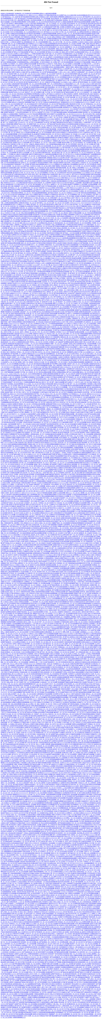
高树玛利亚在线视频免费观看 (82, 22)
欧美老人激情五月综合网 (94, 422)
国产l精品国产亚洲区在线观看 (14, 278)
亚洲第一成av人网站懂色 (55, 365)
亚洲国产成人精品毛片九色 (15, 446)
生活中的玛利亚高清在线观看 (22, 244)
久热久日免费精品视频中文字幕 (63, 201)
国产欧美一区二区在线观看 (55, 90)
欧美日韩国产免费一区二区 (16, 335)
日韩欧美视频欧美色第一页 (29, 322)
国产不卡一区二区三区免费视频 (36, 409)
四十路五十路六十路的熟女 (8, 352)
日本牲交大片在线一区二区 (77, 40)
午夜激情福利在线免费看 (78, 115)
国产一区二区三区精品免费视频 (82, 254)
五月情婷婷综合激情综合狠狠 (55, 400)
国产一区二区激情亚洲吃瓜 (55, 84)
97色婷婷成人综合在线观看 (63, 489)
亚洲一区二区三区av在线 (86, 156)
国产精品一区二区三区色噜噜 (36, 52)
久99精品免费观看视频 (67, 405)
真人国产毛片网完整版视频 (10, 462)
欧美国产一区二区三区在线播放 (64, 501)
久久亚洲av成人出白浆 (7, 471)
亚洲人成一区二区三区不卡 (87, 417)
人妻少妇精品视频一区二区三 (18, 487)
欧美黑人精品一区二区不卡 (49, 127)
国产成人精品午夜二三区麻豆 (75, 456)
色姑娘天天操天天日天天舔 (59, 182)
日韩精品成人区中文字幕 (67, 345)
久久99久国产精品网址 (91, 332)
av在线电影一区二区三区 (33, 436)
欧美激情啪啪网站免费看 (75, 112)
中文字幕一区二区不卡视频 (92, 456)
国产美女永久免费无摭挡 (13, 37)
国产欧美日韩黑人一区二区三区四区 (11, 119)
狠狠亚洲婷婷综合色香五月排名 (57, 531)
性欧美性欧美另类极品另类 (54, 233)
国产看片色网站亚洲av (37, 511)
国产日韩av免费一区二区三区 (19, 397)
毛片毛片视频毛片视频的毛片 (76, 251)
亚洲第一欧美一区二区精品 (25, 362)
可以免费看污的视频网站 (28, 377)
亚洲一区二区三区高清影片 (69, 144)
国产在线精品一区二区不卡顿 (30, 432)
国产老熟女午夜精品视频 (30, 273)
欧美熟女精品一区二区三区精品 (15, 256)
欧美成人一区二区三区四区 (30, 236)
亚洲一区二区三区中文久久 (67, 154)
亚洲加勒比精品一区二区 (15, 77)
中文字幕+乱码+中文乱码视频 (40, 67)
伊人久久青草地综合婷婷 (31, 48)
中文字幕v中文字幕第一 (59, 278)
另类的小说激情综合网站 (93, 432)
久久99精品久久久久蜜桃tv (22, 204)
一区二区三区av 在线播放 (70, 42)
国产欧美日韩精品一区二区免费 (87, 82)
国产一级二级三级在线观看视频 (40, 78)
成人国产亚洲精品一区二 (17, 246)
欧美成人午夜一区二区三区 (54, 333)
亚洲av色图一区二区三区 (56, 429)
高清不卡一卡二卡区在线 (84, 404)
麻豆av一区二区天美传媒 (87, 372)
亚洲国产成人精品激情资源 (63, 65)
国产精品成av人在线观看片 (78, 130)
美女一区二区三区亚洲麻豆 (69, 424)
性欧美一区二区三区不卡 (34, 127)
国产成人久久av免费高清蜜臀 (33, 368)
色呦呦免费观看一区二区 (73, 37)
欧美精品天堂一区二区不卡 (79, 129)
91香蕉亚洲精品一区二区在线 (12, 218)
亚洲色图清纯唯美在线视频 (54, 159)
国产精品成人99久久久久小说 (13, 117)
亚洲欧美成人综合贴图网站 (70, 164)
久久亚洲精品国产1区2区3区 (68, 75)
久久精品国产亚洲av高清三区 (79, 491)
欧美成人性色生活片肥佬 (90, 441)
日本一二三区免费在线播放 (54, 325)
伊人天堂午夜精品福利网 (41, 171)
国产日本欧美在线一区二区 (79, 368)
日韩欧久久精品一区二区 (25, 461)
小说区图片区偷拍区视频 (29, 544)
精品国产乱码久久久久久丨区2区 (87, 146)
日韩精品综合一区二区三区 (93, 104)
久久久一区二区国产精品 (92, 167)
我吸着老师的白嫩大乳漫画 (11, 251)
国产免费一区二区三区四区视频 (28, 105)
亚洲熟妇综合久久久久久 (68, 102)
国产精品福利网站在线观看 (51, 437)
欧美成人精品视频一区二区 (64, 228)
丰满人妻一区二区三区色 (33, 313)
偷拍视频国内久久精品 (35, 538)
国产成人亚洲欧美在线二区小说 (35, 72)
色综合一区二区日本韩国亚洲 (49, 229)
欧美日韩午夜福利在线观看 (73, 258)
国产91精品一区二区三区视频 (46, 501)
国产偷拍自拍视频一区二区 (71, 92)
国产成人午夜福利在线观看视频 (64, 330)
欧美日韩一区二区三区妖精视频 (67, 442)
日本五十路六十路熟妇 (81, 345)
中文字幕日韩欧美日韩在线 (71, 389)
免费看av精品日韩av (63, 526)
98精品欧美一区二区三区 (82, 234)
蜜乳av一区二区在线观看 (44, 28)
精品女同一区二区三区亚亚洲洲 (76, 484)
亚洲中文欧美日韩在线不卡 (62, 45)
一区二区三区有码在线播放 (25, 400)
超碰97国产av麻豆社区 (60, 436)
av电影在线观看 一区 (35, 62)
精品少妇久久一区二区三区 (25, 379)
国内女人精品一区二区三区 (10, 347)
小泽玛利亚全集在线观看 (38, 404)
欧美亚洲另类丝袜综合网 (50, 22)
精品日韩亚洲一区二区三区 (59, 263)
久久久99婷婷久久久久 (88, 172)
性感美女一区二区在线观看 (70, 30)
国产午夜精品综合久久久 (28, 198)
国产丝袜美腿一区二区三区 (75, 97)
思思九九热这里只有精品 (60, 243)
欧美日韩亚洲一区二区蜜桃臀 (59, 18)
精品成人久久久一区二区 (15, 350)
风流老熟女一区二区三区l (26, 363)
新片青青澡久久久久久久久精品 (29, 201)
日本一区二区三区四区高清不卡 (27, 263)
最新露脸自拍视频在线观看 (19, 444)
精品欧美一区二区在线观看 (65, 471)
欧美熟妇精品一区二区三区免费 (20, 276)
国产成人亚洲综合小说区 (75, 340)
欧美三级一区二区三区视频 (85, 144)
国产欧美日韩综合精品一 (25, 328)
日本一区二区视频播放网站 (11, 208)
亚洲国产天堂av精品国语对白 (31, 298)
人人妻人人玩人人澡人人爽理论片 (67, 72)
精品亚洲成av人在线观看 (70, 328)
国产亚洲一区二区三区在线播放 (69, 191)
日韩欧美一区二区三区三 (44, 218)
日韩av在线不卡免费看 (55, 142)
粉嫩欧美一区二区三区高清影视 (81, 80)
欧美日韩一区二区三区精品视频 (47, 427)
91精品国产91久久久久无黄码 (46, 187)
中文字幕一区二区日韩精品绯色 (57, 172)
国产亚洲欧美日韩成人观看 (65, 358)
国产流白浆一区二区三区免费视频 (19, 348)
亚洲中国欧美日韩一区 (36, 276)
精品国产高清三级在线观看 (19, 261)
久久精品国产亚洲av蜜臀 (88, 25)
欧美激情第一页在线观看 (84, 266)
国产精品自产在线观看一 (92, 48)
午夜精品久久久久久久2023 (10, 415)
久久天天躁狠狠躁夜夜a (41, 295)
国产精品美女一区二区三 (31, 476)
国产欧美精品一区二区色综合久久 (89, 265)
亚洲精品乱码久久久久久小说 (88, 151)
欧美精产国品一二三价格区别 (31, 181)
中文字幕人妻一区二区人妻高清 (11, 132)
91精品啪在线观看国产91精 (36, 186)
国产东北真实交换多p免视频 (53, 275)
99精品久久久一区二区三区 (22, 419)
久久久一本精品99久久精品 (26, 130)
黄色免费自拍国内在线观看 (16, 300)
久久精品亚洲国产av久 (69, 84)
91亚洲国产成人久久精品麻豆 (42, 258)
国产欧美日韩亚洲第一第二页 (42, 231)
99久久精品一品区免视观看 (8, 424)
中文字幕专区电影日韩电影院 (12, 137)
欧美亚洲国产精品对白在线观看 (81, 268)
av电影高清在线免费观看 (40, 177)
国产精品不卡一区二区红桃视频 (84, 348)
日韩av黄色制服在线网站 (24, 67)
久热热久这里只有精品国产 (38, 424)
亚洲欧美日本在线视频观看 (83, 320)
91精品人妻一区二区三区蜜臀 (40, 58)
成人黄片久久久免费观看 (60, 387)
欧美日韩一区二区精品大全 (27, 208)
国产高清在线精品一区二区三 (14, 459)
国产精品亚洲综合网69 (62, 104)
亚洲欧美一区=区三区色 (89, 278)
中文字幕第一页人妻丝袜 (17, 196)
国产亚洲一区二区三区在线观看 (39, 417)
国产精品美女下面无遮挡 (60, 189)
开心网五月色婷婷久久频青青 (69, 94)
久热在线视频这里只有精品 (60, 57)
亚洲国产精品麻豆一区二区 (85, 424)
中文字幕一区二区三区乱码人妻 (16, 82)
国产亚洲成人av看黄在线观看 (14, 23)
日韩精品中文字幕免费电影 (31, 459)
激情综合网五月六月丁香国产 (15, 330)
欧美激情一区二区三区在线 (28, 425)
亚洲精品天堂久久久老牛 (45, 117)
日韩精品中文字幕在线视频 (83, 498)
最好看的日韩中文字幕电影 (37, 169)
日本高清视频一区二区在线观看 (10, 548)
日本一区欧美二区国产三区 (92, 157)
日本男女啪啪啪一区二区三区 (34, 22)
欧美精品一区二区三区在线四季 (11, 467)
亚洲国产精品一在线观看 (65, 368)
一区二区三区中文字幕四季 (50, 499)
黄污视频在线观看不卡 (70, 280)
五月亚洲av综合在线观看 (28, 97)
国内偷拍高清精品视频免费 (10, 139)
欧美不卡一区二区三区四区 (71, 253)
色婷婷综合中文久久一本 (11, 182)
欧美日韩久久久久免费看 (90, 462)
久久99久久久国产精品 (29, 23)
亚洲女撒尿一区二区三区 (71, 58)
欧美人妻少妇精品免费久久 (79, 489)
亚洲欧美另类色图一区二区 (59, 97)
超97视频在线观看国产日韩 (87, 452)
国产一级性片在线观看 (55, 266)
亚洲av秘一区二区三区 (65, 149)
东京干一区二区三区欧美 (39, 543)
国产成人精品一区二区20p (81, 390)
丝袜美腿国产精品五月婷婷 (15, 216)
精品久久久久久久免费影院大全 (53, 164)
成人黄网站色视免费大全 (84, 32)
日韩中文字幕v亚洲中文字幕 (47, 256)
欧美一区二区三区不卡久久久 (72, 506)
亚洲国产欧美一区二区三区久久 (38, 124)
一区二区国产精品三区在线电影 (16, 35)
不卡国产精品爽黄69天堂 (42, 412)
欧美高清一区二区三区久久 (53, 134)
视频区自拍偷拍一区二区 (53, 516)
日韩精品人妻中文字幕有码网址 (40, 285)
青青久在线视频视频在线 (36, 291)
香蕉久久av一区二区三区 (73, 492)
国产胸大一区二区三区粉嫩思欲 (82, 204)
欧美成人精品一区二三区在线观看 (57, 385)
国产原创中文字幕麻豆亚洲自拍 (51, 35)
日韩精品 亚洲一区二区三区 (58, 352)
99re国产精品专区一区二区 (68, 516)
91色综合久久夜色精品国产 (56, 209)
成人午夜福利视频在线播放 (54, 144)
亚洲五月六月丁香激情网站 (83, 214)
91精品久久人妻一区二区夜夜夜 (11, 377)
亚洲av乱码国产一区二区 (53, 310)
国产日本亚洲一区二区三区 (53, 509)
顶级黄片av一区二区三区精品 (58, 184)
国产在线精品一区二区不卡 (67, 410)
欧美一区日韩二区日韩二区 (49, 447)
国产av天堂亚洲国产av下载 (90, 236)
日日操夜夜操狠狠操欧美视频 (78, 476)
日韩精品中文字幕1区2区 (53, 125)
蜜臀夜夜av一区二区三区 (82, 135)
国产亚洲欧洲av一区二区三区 (12, 198)
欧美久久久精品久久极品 (48, 196)
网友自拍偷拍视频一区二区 (20, 147)
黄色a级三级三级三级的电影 (47, 167)
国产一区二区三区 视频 (44, 236)
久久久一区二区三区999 (34, 487)
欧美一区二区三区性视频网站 (39, 172)
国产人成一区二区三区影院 (79, 256)
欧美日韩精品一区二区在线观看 (68, 437)
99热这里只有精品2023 (73, 243)
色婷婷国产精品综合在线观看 (30, 496)
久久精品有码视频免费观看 (48, 33)
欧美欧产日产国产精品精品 (20, 90)
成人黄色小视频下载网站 (53, 166)
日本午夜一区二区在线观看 (85, 55)
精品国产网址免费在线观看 (24, 308)
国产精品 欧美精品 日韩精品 (92, 327)
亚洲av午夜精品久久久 (47, 60)
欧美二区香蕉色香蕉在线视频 (14, 48)
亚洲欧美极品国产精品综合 (26, 182)
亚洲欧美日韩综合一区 (71, 156)
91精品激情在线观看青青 (52, 154)
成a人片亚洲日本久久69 (32, 439)
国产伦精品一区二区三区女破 (14, 503)
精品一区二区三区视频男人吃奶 (59, 472)
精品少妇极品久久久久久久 (14, 293)
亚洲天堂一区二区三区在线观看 (24, 464)
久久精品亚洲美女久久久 (17, 27)
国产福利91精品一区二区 (18, 454)
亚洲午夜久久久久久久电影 (24, 265)
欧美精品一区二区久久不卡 (87, 337)
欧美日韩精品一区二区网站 (49, 62)
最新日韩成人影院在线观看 (10, 461)
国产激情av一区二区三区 (44, 203)
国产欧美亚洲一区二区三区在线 (43, 466)
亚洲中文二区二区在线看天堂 (43, 141)
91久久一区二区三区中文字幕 (74, 99)
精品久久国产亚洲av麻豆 (12, 171)
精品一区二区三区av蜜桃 (33, 65)
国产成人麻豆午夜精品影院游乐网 (16, 313)
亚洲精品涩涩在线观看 (29, 63)
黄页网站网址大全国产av (39, 94)
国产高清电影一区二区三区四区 (11, 477)
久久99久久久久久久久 (10, 67)
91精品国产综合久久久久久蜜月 (18, 127)
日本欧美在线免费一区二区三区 (51, 161)
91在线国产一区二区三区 (28, 156)
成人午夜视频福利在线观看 (34, 358)
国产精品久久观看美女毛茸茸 (63, 268)
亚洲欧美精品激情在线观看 (68, 518)
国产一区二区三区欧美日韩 (63, 338)
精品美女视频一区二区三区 (69, 142)
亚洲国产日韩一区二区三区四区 (49, 414)
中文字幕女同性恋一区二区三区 (23, 184)
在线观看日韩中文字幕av (50, 276)
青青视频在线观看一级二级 (63, 167)
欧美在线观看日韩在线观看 (8, 159)
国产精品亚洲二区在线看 (25, 18)
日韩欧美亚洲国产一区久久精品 (28, 501)
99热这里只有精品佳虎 (44, 322)
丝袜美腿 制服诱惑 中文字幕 (64, 181)
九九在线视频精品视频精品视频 (73, 462)
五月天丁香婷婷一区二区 (46, 283)
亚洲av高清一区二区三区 (11, 231)
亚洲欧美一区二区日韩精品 (26, 415)
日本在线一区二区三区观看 (64, 503)
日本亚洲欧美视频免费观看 (18, 22)
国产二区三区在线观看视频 (65, 62)
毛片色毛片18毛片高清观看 (72, 28)
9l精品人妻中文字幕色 (62, 48)
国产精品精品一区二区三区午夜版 (33, 498)
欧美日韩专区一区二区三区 (26, 347)
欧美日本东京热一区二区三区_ (40, 504)
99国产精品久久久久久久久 (55, 89)
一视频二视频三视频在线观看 (28, 268)
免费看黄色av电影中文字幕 (74, 352)
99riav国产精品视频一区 (17, 399)
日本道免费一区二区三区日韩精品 (66, 427)
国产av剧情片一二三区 (71, 382)
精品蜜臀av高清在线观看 (67, 511)
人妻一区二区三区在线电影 (86, 290)
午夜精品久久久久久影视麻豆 (13, 432)
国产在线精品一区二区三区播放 (63, 296)
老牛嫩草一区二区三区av (40, 506)
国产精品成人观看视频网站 (56, 50)
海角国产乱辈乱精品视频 (62, 541)
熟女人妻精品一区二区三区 (50, 291)
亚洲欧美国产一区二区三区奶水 (59, 362)
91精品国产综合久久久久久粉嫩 (23, 333)
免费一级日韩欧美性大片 (39, 452)
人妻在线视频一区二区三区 (10, 177)
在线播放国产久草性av (11, 317)
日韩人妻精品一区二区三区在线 (89, 28)
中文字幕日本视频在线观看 (86, 58)
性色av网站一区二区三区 (70, 333)
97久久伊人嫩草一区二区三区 (83, 405)
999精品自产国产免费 (43, 429)
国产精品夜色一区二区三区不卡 (92, 16)
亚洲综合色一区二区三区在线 (44, 226)
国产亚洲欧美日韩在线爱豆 (77, 219)
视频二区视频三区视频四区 (64, 27)
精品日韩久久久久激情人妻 (80, 95)
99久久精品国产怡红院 (72, 285)
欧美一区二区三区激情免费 (51, 419)
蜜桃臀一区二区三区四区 (88, 492)
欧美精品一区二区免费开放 (85, 142)
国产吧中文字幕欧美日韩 (73, 415)
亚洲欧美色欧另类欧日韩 (43, 288)
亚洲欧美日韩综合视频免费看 (61, 130)
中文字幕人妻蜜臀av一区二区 (26, 412)
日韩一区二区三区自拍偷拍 (12, 104)
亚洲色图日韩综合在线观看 (38, 100)
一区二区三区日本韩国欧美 (12, 306)
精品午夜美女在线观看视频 (70, 244)
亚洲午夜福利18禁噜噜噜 (57, 16)
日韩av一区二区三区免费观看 (16, 241)
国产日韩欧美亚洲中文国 (56, 367)
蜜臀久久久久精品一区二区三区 (62, 303)
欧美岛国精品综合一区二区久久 (84, 444)
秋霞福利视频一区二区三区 (84, 161)
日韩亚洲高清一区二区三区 (40, 422)
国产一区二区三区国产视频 (81, 330)
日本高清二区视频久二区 (50, 342)
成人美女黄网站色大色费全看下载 (22, 50)
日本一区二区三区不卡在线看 (55, 100)
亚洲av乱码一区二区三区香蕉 (43, 189)
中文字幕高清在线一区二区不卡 (19, 291)
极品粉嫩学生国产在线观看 (90, 182)
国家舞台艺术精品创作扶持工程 (23, 233)
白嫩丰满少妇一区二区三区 (78, 152)
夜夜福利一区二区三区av (82, 481)
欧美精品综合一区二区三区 (11, 223)
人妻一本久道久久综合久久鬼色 (85, 84)
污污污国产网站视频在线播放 (80, 65)
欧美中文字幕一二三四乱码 (8, 42)
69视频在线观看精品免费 (54, 38)
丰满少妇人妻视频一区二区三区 (28, 251)
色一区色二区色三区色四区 (92, 350)
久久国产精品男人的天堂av (17, 439)
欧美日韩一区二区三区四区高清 (90, 37)
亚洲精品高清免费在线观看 (69, 38)
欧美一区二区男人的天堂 (41, 47)
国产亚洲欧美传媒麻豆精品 (60, 226)
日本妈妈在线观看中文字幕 (41, 347)
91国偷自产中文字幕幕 (36, 419)
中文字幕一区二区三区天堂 (32, 149)
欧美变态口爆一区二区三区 (41, 461)
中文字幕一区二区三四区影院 (9, 328)
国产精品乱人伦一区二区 (15, 187)
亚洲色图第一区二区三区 (70, 524)
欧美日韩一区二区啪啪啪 (17, 206)
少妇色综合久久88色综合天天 (22, 211)
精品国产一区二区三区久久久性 (58, 461)
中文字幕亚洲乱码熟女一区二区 (25, 514)
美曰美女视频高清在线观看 (76, 362)
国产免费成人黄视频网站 (68, 214)
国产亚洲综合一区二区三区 (81, 127)
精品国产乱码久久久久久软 (16, 92)
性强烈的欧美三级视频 (29, 429)
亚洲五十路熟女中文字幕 (89, 231)
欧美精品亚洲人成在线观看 (56, 441)
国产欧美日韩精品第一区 (82, 402)
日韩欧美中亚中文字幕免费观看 (75, 350)
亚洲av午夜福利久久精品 (73, 412)
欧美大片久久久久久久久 (15, 236)
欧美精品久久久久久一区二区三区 (88, 124)
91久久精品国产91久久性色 (42, 112)
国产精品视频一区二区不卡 (84, 177)
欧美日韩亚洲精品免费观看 (40, 441)
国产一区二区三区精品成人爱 (55, 320)
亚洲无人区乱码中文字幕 (41, 389)
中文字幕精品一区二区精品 (15, 63)
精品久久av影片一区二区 (86, 347)
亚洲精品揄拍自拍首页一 (50, 315)
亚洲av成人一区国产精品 (42, 472)
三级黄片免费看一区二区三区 (46, 115)
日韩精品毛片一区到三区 (93, 40)
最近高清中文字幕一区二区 (77, 104)
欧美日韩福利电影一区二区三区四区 (82, 296)
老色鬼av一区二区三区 (36, 471)
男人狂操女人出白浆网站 (44, 109)
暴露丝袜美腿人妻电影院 (45, 157)
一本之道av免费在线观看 (93, 117)
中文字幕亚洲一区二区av (46, 296)
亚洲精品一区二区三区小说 (48, 487)
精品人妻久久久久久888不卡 (63, 174)
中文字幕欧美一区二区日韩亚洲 (14, 151)
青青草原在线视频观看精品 (89, 192)
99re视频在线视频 (79, 52)
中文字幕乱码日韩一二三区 (88, 63)
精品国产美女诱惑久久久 (29, 224)
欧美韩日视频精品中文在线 (69, 211)
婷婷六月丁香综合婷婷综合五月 (22, 511)
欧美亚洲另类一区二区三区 (47, 489)
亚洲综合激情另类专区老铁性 (37, 107)
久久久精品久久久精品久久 (71, 323)
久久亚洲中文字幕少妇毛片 (33, 35)
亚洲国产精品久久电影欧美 (33, 249)
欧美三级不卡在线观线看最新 (93, 60)
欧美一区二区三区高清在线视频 (84, 536)
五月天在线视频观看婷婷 (85, 308)
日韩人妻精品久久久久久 (27, 523)
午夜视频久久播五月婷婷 (44, 327)
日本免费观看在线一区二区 (38, 125)
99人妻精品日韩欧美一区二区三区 (14, 370)
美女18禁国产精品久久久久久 (46, 120)
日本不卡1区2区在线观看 (37, 260)
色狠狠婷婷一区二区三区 (64, 286)
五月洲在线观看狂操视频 (67, 234)
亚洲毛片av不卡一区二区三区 (38, 30)
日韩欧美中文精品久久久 (39, 333)
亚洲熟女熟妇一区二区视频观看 (42, 395)
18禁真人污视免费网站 (78, 167)
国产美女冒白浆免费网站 (22, 434)
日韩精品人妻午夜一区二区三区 (43, 340)
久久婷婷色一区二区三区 (94, 261)
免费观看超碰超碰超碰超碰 (19, 55)
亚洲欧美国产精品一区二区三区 (66, 199)
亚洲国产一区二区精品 (57, 290)
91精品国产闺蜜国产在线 (60, 162)
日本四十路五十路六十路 (34, 174)
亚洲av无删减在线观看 (86, 539)
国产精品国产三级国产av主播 (58, 464)
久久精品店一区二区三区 (57, 139)
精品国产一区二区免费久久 (31, 45)
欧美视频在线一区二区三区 (21, 417)
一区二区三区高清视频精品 (53, 397)
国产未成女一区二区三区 (57, 462)
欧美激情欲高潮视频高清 (21, 280)
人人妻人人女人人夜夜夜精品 (19, 107)
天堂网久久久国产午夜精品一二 (22, 53)
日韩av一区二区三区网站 (44, 467)
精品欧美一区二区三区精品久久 (23, 469)
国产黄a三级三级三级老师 (57, 156)
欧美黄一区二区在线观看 (28, 306)
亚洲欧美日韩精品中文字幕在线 (46, 268)
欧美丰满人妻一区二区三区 (70, 325)
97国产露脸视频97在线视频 (23, 38)
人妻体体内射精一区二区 (37, 434)
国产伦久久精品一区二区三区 (82, 298)
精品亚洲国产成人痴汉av (93, 357)
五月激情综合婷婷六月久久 (31, 420)
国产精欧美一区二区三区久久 (29, 449)
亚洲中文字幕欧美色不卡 (72, 265)
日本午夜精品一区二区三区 (58, 484)
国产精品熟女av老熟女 (10, 355)
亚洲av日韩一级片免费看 (62, 120)
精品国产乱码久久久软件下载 (59, 322)
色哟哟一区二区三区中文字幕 (35, 345)
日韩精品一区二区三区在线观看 (80, 305)
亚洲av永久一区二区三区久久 (9, 271)
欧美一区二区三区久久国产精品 (25, 295)
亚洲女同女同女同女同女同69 (82, 291)
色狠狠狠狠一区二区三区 (42, 70)
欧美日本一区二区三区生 (67, 402)
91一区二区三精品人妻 (85, 198)
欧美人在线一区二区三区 (46, 293)
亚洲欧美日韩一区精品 (7, 417)
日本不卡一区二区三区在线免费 (20, 125)
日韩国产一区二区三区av (18, 357)
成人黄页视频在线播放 (40, 400)
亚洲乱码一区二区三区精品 (43, 208)
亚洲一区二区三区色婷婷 (25, 385)
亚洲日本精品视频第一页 (87, 20)
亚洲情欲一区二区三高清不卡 (71, 20)
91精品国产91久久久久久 (53, 481)
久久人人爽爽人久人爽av (91, 189)
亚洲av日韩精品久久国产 (42, 16)
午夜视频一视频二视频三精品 (84, 43)
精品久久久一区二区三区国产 (78, 399)
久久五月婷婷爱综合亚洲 (94, 293)
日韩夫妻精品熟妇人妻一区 (84, 125)
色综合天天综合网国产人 (72, 347)
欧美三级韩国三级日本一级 (35, 80)
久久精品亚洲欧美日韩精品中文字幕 (50, 405)
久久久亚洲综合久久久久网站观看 (58, 422)
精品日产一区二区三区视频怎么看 (34, 92)
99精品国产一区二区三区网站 (58, 288)
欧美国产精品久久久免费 (38, 191)
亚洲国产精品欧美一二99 (11, 112)
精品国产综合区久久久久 (15, 283)
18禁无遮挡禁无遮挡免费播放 (30, 338)
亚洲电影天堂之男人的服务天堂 (20, 234)
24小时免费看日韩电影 (43, 139)
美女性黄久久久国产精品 (22, 260)
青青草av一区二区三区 (36, 342)
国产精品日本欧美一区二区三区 (57, 192)
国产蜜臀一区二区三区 (64, 353)
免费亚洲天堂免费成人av (15, 40)
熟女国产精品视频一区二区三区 (86, 442)
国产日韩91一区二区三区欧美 (66, 373)
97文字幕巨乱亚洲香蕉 (56, 377)
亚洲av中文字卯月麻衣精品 (12, 360)
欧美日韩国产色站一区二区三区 (85, 238)
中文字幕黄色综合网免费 (48, 541)
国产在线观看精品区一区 (50, 80)
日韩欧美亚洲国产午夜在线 (28, 482)
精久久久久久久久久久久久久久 (60, 109)
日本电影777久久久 (61, 332)
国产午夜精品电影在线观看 (71, 486)
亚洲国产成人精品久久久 (9, 394)
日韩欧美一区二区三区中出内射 (36, 55)
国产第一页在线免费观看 (89, 343)
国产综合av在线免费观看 (24, 110)
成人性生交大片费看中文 (58, 265)
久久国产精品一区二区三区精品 (24, 484)
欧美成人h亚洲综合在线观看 (76, 546)
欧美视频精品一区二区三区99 (92, 263)
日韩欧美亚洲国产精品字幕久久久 (28, 129)
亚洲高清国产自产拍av (72, 451)
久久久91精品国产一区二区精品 (88, 92)
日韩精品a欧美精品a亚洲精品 (56, 99)
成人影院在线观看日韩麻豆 (36, 95)
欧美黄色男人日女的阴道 (40, 214)
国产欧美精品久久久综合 (11, 129)
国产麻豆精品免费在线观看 (41, 363)
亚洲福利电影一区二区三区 (24, 320)
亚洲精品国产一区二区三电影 (71, 89)
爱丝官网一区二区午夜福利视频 (91, 112)
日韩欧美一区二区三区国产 (48, 73)
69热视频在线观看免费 (44, 77)
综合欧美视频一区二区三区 (51, 146)
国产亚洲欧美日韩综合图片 (26, 231)
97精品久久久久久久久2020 (16, 179)
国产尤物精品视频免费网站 (85, 333)
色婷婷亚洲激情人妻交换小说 (34, 146)
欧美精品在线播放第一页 (77, 120)
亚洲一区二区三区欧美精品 (68, 161)
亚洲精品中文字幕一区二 (41, 323)
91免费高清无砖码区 (70, 320)
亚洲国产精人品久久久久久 (42, 317)
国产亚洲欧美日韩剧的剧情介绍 (39, 531)
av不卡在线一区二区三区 (11, 258)
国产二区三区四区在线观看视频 (68, 146)
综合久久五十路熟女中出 (53, 191)
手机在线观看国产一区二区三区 (87, 335)
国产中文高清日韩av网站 (33, 228)
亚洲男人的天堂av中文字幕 (16, 149)
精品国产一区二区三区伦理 (69, 275)
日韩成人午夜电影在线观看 (52, 234)
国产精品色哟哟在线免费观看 (45, 425)
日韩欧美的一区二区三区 (42, 514)
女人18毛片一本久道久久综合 (46, 491)
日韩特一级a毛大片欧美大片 (13, 492)
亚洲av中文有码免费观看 (91, 77)
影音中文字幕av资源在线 (89, 429)
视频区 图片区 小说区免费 (93, 529)
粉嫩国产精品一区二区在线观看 (61, 523)
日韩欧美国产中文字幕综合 (15, 229)
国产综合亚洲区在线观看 (65, 276)
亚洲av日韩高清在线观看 (41, 209)
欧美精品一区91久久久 (17, 318)
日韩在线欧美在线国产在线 (89, 258)
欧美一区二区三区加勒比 (45, 360)
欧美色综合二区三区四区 (50, 526)
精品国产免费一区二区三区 (16, 73)
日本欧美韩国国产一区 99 (62, 370)
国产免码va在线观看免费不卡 (86, 90)
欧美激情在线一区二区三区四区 (30, 305)
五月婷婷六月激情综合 (59, 105)
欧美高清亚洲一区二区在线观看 (41, 18)
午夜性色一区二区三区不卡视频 (50, 149)
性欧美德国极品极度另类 (13, 162)
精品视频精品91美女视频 (91, 385)
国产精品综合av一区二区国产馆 (11, 16)
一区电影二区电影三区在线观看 (70, 452)
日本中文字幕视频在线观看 (44, 492)
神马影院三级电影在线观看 (47, 338)
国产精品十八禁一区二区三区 (18, 199)
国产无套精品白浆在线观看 (31, 278)
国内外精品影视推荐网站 (53, 110)
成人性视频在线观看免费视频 (80, 149)
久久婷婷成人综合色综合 (87, 508)
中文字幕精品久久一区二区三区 (77, 394)
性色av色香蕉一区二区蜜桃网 (29, 120)
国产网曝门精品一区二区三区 (27, 226)
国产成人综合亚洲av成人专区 (62, 283)
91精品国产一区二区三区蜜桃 (28, 311)
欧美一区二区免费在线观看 (53, 211)
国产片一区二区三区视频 (21, 87)
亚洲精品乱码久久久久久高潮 (34, 353)
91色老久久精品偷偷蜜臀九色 (76, 322)
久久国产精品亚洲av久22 (43, 156)
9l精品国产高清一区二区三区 (24, 506)
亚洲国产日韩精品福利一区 (45, 105)
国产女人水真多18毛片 (22, 169)
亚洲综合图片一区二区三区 (12, 303)
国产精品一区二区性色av (25, 253)
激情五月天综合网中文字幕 (61, 384)
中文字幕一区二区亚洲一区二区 (29, 372)
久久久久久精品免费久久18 (15, 534)
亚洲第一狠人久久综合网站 (55, 253)
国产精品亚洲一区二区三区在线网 (90, 415)
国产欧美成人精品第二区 (30, 534)
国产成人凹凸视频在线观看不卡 (47, 221)
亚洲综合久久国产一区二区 (64, 33)
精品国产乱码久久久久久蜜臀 (38, 89)
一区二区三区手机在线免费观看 (33, 161)
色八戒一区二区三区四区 (39, 233)
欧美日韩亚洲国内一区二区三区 (53, 87)
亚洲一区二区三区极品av (53, 452)
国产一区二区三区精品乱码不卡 (30, 104)
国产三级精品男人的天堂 (79, 293)
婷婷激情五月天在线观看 (12, 311)
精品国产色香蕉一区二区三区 (54, 248)
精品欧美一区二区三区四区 (23, 543)
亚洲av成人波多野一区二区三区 (86, 73)
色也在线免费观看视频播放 (39, 192)
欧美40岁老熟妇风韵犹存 (8, 248)
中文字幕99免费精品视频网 (51, 444)
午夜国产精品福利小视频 (84, 75)
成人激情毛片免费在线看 (21, 154)
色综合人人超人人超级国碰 (43, 263)
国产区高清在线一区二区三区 (47, 104)
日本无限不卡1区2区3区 (92, 251)
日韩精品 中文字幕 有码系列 (53, 519)
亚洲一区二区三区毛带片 (70, 379)
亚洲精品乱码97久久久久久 (47, 318)
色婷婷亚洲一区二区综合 (93, 152)
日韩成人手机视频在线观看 (50, 358)
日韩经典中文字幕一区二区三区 (19, 144)
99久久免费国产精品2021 (37, 194)
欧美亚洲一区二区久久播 (23, 275)
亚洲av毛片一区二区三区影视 (31, 405)
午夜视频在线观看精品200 (16, 115)
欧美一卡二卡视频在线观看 (88, 248)
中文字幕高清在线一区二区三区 (80, 45)
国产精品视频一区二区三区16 (41, 184)
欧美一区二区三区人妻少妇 (30, 491)
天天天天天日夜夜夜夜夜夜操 (25, 394)
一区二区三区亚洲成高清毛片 (31, 229)
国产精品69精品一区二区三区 (79, 249)
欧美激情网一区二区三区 (77, 360)
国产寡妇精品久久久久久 (12, 28)
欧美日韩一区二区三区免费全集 (88, 164)
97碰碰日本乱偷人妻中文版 (23, 524)
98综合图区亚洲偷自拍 (29, 407)
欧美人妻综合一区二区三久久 (54, 55)
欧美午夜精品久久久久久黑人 (49, 442)
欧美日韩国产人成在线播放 (52, 260)
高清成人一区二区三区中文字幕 (25, 352)
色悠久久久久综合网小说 (60, 157)
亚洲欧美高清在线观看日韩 (18, 33)
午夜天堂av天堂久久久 (73, 171)
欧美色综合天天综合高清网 (25, 508)
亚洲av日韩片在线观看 (75, 343)
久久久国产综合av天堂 (71, 400)
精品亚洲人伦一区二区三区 (26, 258)
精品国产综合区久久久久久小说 (49, 298)
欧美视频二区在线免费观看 (90, 184)
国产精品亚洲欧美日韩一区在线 (63, 293)
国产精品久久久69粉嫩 (8, 514)
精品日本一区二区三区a (34, 199)
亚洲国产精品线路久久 (14, 85)
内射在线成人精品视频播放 (24, 94)
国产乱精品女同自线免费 (54, 529)
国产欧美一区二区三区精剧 (77, 273)
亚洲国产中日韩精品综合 (51, 194)
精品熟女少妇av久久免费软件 (12, 305)
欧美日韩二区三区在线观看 (24, 441)
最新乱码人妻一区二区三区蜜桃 (69, 337)
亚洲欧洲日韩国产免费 (89, 100)
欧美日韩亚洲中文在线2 (58, 311)
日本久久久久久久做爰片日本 (83, 543)
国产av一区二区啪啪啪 (46, 436)
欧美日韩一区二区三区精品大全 (73, 429)
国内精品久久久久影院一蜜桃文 (9, 105)
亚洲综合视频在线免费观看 (68, 35)
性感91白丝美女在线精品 (59, 132)
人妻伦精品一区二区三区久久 (30, 293)
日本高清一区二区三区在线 (49, 281)
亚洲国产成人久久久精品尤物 (67, 15)
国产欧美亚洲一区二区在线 (68, 43)
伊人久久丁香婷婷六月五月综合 (79, 496)
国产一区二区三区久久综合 (32, 73)
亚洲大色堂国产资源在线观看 (49, 313)
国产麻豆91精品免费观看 (37, 164)
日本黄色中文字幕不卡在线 (16, 541)
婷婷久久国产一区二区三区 (79, 479)
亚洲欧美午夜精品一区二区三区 (92, 246)
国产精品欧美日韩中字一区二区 (35, 82)
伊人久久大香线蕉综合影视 (62, 399)
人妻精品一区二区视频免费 (53, 409)
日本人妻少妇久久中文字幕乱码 (82, 179)
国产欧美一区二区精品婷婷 (26, 456)
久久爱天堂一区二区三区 (8, 528)
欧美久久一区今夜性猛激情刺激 (86, 397)
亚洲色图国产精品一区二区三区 (34, 102)
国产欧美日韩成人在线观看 (63, 305)
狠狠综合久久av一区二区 (32, 318)
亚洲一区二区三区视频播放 (47, 459)
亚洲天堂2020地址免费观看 (92, 360)
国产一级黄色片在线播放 (9, 308)
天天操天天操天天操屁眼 (64, 494)
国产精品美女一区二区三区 (93, 273)
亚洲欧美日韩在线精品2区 (19, 75)
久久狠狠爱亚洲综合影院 (22, 342)
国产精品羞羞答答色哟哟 (28, 16)
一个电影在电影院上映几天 (41, 539)
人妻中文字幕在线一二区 (85, 400)
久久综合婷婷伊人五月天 (16, 298)
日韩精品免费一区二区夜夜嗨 (80, 276)
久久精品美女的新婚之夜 (9, 290)
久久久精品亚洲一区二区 (24, 285)
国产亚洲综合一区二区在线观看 (29, 219)
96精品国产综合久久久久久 (53, 238)
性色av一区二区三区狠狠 (92, 52)
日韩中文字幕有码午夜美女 (15, 405)
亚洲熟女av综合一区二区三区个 (81, 301)
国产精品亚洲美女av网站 (51, 204)
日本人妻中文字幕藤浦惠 (80, 206)
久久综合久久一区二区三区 (25, 122)
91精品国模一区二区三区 (41, 355)
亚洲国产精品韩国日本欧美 (63, 256)
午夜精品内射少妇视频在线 (83, 35)
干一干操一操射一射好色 (51, 135)
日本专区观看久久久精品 (42, 377)
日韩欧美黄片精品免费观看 (87, 159)
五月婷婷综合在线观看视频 (92, 469)
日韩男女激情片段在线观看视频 (51, 270)
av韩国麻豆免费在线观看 (8, 529)
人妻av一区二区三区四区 (88, 317)
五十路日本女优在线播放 (82, 229)
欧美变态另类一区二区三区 (12, 451)
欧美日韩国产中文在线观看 (54, 114)
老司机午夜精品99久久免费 (54, 308)
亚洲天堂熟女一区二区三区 (37, 238)
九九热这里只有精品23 (22, 60)
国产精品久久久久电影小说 (53, 52)
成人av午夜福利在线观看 (28, 132)
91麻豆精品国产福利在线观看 (19, 84)
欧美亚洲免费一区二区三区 (86, 30)
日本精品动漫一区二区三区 (39, 524)
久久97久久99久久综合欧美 (88, 89)
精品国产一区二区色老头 (71, 50)
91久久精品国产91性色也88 (40, 50)
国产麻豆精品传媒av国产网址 (83, 281)
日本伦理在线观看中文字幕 (21, 471)
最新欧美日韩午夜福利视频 (47, 305)
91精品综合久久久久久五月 (65, 241)
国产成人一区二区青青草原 (77, 380)
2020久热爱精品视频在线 (35, 373)
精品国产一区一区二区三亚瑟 (79, 221)
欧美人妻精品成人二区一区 (47, 420)
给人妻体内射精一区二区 (55, 379)
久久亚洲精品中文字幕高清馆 (21, 337)
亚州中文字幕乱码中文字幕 (77, 137)
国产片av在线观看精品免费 (12, 120)
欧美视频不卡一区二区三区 (75, 263)
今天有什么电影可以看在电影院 (72, 70)
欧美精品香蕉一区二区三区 (70, 308)
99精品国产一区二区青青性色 (42, 484)
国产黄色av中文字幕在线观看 (19, 52)
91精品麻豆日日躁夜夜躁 (16, 181)
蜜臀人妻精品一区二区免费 (23, 78)
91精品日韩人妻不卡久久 (53, 402)
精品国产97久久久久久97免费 (45, 399)
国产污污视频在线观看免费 (65, 22)
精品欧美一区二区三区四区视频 (27, 139)
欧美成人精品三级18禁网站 (14, 496)
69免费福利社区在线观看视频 (81, 313)
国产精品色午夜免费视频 (33, 33)
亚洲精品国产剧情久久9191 (53, 404)
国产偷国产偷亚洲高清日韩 (58, 122)
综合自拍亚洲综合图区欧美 (78, 283)
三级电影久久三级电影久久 (36, 135)
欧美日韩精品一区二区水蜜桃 (9, 400)
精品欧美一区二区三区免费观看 (9, 363)
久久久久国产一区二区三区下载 (87, 134)
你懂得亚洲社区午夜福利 (56, 58)
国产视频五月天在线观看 (80, 503)
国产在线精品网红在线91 (13, 167)
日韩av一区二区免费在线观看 (22, 191)
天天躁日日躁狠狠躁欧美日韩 (51, 43)
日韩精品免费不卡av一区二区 (36, 397)
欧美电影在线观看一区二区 (38, 20)
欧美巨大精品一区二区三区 (82, 358)
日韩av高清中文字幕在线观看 (46, 48)
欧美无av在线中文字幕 (90, 18)
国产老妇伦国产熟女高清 (92, 23)
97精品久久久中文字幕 (81, 270)
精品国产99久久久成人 (93, 399)
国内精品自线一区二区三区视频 (64, 223)
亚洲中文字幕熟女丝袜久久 (72, 139)
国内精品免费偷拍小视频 (45, 162)
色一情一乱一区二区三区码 (88, 105)
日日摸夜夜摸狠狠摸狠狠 (56, 323)
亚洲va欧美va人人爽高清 (49, 249)
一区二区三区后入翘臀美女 (29, 119)
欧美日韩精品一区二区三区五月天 (14, 390)
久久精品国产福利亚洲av (86, 147)
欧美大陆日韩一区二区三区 (27, 472)
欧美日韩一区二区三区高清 (61, 40)
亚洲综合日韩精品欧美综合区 (51, 102)
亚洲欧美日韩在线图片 (75, 57)
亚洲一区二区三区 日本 (65, 169)
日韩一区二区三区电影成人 (85, 194)
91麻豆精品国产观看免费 (57, 347)
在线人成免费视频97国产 (59, 224)
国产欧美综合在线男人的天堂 (46, 380)
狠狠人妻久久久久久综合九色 (28, 223)
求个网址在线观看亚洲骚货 (47, 496)
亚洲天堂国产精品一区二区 (60, 340)
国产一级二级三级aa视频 (75, 472)
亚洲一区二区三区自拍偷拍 (34, 437)
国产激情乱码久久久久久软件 (29, 137)
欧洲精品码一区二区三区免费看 (11, 546)
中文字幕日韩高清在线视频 (23, 528)
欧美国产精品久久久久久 (73, 317)
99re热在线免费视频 (88, 226)
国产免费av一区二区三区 (61, 60)
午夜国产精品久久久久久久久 (71, 365)
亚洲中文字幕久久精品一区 (88, 412)
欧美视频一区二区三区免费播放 (19, 538)
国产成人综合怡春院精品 (73, 295)
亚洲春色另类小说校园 (48, 174)
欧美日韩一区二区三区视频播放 (23, 58)
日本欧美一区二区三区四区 (58, 23)
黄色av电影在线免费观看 (38, 211)
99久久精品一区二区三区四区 (37, 147)
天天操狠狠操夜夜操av (22, 62)
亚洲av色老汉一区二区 (60, 63)
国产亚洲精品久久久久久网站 (34, 43)
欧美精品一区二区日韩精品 (90, 57)
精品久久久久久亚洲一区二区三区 (79, 187)
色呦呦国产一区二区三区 (21, 186)
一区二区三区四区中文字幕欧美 (48, 432)
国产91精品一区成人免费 (68, 536)
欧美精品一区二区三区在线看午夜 (85, 300)
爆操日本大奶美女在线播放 (49, 357)
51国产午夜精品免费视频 (15, 322)
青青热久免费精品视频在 (39, 328)
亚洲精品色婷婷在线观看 (25, 214)
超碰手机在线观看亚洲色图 (47, 45)
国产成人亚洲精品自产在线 (26, 47)
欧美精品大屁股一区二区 (16, 57)
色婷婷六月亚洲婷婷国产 (34, 75)
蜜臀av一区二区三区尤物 (31, 115)
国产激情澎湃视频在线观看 (33, 281)
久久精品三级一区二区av (91, 534)
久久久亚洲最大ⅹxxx (34, 60)
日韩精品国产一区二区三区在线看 (33, 315)
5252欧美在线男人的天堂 (46, 179)
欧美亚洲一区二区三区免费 (78, 176)
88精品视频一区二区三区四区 (45, 430)
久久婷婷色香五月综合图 (60, 151)
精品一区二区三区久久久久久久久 (72, 114)
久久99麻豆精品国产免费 (49, 27)
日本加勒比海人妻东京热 (64, 129)
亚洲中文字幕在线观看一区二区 (78, 213)
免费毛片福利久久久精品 (18, 72)
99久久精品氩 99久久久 (21, 15)
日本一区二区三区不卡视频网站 (46, 332)
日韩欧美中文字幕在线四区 (52, 82)
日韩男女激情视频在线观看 (50, 373)
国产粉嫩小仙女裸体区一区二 (66, 229)
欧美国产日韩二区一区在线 (59, 546)
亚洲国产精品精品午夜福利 (15, 327)
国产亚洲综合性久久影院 (49, 538)
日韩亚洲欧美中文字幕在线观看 (63, 513)
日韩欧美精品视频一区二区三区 (27, 387)
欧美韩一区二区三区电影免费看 (58, 171)
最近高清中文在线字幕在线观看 (47, 129)
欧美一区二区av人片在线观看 (59, 218)
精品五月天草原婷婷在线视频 (70, 124)
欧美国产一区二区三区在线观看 (77, 422)
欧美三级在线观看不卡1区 (8, 275)
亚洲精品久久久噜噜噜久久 (43, 546)
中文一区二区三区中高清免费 (9, 263)
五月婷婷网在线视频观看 (85, 47)
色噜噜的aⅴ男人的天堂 (57, 28)
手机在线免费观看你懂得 (39, 114)
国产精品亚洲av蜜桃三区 (77, 306)
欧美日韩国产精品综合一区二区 (80, 449)
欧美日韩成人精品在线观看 (92, 218)
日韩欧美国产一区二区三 (91, 122)
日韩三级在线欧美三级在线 (44, 151)
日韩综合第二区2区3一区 (68, 166)
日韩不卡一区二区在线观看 (85, 434)
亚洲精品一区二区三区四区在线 (27, 430)
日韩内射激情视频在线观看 (83, 474)
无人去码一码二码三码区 (85, 382)
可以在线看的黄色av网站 (9, 481)
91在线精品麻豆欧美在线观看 (88, 85)
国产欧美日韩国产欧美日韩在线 (42, 521)
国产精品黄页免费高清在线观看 (82, 33)
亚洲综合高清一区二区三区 (76, 18)
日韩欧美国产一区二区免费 (64, 254)
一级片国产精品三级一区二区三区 (60, 152)
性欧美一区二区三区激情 (37, 234)
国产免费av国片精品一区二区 (43, 415)
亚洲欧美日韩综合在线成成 (10, 214)
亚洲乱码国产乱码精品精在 (54, 20)
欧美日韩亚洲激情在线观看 (44, 544)
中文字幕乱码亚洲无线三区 (51, 15)
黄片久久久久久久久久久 (27, 171)
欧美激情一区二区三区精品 (38, 38)
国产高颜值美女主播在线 (28, 37)
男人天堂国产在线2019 (29, 151)
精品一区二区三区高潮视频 (59, 77)
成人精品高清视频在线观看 (36, 87)
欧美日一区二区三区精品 (26, 68)
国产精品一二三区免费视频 (40, 253)
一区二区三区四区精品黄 (82, 315)
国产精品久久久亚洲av (81, 410)
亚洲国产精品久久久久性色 (60, 544)
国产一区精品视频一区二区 (24, 159)
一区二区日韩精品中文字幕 (32, 196)
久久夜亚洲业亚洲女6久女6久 (74, 132)
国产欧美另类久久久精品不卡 (45, 63)
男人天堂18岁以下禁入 (89, 114)
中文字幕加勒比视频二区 (51, 186)
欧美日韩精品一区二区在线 (68, 125)
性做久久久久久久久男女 (58, 258)
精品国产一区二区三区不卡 (68, 498)
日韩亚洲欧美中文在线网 (46, 219)
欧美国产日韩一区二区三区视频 (37, 90)
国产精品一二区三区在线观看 (71, 233)
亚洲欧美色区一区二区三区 (28, 467)
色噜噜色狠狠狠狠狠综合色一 (63, 459)
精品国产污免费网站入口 (74, 184)
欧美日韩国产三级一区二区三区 (60, 521)
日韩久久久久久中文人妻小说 (17, 270)
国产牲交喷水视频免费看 (37, 275)
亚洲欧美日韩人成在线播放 (33, 254)
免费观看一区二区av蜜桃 (71, 78)
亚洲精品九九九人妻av (14, 425)
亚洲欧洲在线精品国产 (85, 311)
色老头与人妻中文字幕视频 (91, 97)
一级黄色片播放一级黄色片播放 (74, 67)
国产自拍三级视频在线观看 (8, 62)
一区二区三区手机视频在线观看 (77, 387)
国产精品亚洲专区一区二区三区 (18, 80)
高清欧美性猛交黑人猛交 (86, 94)
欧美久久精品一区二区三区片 (43, 523)
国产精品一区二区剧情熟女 (68, 519)
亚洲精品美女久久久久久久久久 (73, 16)
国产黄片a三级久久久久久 (11, 68)
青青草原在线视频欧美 (14, 375)
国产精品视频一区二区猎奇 (18, 353)
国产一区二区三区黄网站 (77, 534)
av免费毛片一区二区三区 (32, 296)
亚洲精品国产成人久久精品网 (61, 68)
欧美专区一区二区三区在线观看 (38, 280)
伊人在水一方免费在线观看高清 (26, 382)
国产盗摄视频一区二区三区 (77, 466)
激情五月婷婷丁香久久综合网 (83, 342)
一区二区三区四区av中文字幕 (18, 536)
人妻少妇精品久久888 (81, 414)
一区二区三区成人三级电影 (60, 117)
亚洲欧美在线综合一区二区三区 (77, 544)
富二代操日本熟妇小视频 (71, 290)
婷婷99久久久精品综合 (17, 102)
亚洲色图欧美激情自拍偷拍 (87, 233)
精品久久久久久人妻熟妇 (36, 15)
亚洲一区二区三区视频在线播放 (16, 43)
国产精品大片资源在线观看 (48, 199)
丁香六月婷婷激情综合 (51, 95)
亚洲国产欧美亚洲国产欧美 (83, 373)
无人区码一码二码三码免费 (17, 436)
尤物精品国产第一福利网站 (12, 523)
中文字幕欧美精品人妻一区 (85, 280)
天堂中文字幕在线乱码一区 (8, 295)
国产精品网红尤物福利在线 (89, 363)
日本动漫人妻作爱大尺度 (68, 481)
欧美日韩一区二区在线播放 (61, 306)
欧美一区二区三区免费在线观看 (78, 68)
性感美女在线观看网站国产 (82, 154)
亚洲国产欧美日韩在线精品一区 (43, 68)
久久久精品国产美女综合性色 (81, 239)
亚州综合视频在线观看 (45, 372)
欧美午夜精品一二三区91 (86, 477)
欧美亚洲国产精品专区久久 (59, 208)
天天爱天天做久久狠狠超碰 (58, 317)
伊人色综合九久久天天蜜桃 (29, 77)
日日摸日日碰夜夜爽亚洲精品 (87, 355)
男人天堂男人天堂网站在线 (69, 434)
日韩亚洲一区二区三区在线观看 (89, 162)
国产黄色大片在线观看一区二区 (25, 152)
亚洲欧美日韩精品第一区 (80, 169)
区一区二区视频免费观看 (64, 221)
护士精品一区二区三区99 (86, 191)
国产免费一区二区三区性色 (78, 425)
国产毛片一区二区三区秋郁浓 (62, 449)
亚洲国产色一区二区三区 (38, 110)
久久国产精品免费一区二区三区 (69, 147)
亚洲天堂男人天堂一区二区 (21, 238)
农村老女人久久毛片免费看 (16, 296)
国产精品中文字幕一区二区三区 (22, 172)
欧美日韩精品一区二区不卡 (69, 404)
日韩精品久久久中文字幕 (73, 192)
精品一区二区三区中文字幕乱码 (81, 27)
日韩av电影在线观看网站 (28, 213)
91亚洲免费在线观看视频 (69, 238)
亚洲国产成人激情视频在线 (24, 42)
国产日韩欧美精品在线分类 (19, 174)
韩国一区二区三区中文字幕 (54, 30)
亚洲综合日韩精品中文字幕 (78, 370)
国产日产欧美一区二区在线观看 (22, 100)
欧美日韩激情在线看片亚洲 (20, 516)
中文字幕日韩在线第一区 (46, 85)
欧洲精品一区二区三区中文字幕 (87, 53)
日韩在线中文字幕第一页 (41, 99)
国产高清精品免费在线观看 (12, 243)
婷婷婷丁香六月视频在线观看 (10, 472)
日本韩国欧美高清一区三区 (69, 53)
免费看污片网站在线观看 (39, 320)
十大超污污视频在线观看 (22, 25)
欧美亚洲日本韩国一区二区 (34, 270)
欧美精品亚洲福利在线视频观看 (92, 528)
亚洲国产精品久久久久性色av (20, 95)
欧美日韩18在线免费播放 (74, 172)
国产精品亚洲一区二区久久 (41, 462)
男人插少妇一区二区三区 (11, 47)
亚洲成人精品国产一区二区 (61, 476)
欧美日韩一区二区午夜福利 (74, 278)
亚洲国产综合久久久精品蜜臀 (21, 142)
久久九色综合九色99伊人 (28, 451)
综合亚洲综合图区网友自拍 (42, 152)
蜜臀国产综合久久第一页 (65, 80)
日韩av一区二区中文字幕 (55, 42)
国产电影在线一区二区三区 (43, 37)
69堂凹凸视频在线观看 (46, 278)
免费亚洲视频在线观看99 (8, 15)
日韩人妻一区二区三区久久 (83, 199)
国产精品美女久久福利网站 (65, 239)
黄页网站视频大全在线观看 (46, 476)
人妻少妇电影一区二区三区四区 (64, 420)
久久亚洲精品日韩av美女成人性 (46, 223)
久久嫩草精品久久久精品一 (64, 261)
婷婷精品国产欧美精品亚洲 (15, 343)
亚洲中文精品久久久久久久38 (64, 206)
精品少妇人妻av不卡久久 (28, 70)
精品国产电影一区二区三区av (13, 392)
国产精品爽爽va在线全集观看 (58, 363)
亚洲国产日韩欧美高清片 (28, 303)
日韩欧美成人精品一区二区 (91, 132)
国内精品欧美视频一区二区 (77, 541)
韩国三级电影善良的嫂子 (53, 147)
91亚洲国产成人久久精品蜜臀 (12, 221)
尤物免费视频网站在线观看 (11, 427)
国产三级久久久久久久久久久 (75, 157)
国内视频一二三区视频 (56, 70)
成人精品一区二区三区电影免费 (73, 100)
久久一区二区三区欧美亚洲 (79, 216)
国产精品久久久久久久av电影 (60, 482)
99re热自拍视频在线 (82, 15)
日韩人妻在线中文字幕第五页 (32, 442)
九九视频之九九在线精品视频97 (9, 114)
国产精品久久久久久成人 (68, 270)
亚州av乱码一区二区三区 (59, 415)
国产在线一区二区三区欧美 (54, 53)
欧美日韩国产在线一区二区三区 (36, 402)
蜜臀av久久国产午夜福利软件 (16, 499)
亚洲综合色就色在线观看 (30, 216)
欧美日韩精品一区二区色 (21, 519)
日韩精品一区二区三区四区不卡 (47, 503)
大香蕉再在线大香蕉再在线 (74, 236)
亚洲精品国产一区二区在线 (85, 72)
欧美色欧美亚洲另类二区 (11, 422)
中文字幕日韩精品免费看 (70, 55)
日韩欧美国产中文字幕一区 (33, 301)
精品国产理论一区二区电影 (29, 40)
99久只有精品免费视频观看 (74, 141)
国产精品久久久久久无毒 (51, 32)
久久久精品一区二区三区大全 (76, 288)
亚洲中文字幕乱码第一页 (78, 439)
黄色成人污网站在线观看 (75, 407)
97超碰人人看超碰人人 (15, 224)
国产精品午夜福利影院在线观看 (60, 271)
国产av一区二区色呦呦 (37, 244)
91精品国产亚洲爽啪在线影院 (81, 181)
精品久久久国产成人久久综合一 (50, 410)
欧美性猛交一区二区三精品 (67, 444)
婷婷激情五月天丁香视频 (70, 107)
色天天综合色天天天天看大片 (30, 283)
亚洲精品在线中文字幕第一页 (57, 469)
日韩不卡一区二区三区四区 (62, 430)
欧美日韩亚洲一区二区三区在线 (76, 23)
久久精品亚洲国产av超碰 (75, 246)
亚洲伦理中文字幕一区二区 (49, 301)
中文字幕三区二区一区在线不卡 (56, 533)
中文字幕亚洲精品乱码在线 (86, 244)
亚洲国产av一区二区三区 (67, 348)
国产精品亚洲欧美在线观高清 (19, 135)
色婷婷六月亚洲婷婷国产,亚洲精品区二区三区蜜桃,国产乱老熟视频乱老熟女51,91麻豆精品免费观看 (28, 13)
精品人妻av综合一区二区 (42, 198)
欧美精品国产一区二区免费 (92, 523)
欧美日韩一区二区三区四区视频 (30, 85)
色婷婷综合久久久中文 (25, 114)
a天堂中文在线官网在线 (24, 134)
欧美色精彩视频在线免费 (72, 477)
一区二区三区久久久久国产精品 (20, 166)
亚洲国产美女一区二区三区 (30, 187)
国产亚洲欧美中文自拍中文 (66, 135)
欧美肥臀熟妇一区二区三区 (69, 397)
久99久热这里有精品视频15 (8, 110)
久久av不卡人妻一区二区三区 (66, 315)
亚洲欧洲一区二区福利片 (86, 533)
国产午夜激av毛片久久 (94, 270)
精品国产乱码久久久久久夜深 (40, 266)
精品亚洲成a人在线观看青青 (71, 159)
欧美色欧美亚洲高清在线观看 (54, 107)
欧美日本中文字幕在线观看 (63, 439)
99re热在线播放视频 (59, 85)
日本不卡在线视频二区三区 (71, 417)
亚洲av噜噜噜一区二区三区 (10, 226)
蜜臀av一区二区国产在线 (94, 503)
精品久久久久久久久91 (39, 308)
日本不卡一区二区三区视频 (57, 412)
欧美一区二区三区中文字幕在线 (26, 141)
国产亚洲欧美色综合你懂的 (12, 189)
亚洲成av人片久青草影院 (44, 224)
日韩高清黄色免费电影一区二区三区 (70, 25)
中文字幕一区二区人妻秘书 (45, 57)
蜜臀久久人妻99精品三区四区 (33, 27)
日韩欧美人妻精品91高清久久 (37, 144)
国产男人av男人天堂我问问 (55, 506)
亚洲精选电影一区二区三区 (8, 320)
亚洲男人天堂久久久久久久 (72, 203)
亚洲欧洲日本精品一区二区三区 (27, 203)
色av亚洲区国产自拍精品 (39, 134)
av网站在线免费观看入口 (59, 236)
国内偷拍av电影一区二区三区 (29, 221)
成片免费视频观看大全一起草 (9, 18)
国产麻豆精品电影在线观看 (85, 38)
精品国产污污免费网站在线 (13, 97)
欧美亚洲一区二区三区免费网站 (82, 223)
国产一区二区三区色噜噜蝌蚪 (50, 335)
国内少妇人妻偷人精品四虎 (84, 518)
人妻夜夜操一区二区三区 (78, 318)
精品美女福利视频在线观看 (75, 385)
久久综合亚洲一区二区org (48, 65)
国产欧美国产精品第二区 (12, 268)
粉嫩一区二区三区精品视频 (76, 48)
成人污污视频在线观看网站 (27, 457)
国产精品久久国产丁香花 (80, 119)
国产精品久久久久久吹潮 (56, 78)
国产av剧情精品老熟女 (29, 327)
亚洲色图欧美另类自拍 (28, 350)
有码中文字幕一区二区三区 (11, 332)
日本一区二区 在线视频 (33, 286)
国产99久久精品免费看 (73, 372)
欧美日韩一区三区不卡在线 (15, 513)
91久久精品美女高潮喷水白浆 (28, 28)
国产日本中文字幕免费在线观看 (81, 174)
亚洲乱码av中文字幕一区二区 (67, 186)
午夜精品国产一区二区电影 (21, 164)
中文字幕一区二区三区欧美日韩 (67, 32)
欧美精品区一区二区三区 (92, 484)
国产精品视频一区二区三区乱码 (89, 243)
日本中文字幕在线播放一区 (18, 32)
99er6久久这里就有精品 (78, 513)
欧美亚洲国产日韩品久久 (73, 85)
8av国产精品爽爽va (6, 358)
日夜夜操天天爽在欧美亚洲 (77, 357)
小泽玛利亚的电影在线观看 (86, 50)
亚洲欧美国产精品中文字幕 (76, 218)
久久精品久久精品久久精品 (85, 42)
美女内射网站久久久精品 (16, 161)
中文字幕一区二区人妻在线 (45, 40)
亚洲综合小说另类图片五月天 (75, 77)
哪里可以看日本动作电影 (18, 281)
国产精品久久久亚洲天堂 (54, 94)
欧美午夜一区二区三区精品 (14, 489)
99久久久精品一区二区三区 (31, 384)
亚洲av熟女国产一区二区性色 (66, 281)
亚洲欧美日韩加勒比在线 (48, 375)
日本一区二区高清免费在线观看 (38, 84)
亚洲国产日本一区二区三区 (83, 487)
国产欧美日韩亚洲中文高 (62, 380)
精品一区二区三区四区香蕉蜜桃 (47, 216)
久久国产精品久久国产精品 (47, 392)
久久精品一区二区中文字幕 (47, 479)
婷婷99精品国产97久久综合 (76, 60)
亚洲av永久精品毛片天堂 (18, 65)
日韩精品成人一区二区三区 (83, 419)
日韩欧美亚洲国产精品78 (39, 53)
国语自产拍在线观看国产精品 (58, 456)
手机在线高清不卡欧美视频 (46, 201)
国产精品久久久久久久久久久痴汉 (30, 375)
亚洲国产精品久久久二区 (15, 157)
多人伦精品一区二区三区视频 (79, 303)
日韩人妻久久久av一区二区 (63, 196)
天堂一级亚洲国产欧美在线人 (22, 20)
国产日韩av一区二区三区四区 (75, 436)
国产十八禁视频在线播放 (39, 481)
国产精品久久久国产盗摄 (65, 95)
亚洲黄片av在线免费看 (30, 57)
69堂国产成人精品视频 (33, 261)
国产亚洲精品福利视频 (50, 72)
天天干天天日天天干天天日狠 (89, 203)
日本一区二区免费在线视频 (57, 350)
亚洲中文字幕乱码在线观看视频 (65, 390)
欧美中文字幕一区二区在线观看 (13, 491)
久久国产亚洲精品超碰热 (80, 241)
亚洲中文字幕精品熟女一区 (32, 541)
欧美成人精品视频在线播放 (56, 67)
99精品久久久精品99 (6, 404)
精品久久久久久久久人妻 (84, 211)
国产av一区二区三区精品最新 (71, 87)
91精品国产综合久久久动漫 (28, 218)
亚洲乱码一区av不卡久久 (66, 298)
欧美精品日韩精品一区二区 (8, 265)
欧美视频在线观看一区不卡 (21, 30)
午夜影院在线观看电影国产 (74, 231)
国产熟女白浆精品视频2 (74, 395)
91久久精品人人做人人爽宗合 (69, 82)
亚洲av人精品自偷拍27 (73, 162)
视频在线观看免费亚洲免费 (64, 538)
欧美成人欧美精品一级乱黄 (15, 407)
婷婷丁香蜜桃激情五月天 (87, 514)
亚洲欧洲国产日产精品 (73, 105)
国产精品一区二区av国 (37, 204)
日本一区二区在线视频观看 (40, 42)
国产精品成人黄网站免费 (23, 89)
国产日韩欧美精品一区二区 (26, 539)
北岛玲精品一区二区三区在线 (33, 390)
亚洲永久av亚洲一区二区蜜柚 (54, 486)
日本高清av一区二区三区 (26, 176)
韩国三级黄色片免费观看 (8, 434)
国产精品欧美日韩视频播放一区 (76, 208)
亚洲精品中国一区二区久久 (26, 340)
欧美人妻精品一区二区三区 (57, 285)
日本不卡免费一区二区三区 (15, 45)
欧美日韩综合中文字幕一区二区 (43, 176)
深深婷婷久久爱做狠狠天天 (15, 315)
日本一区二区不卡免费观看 (37, 486)
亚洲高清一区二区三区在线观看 (63, 119)
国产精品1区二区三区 (84, 328)
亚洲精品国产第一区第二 (42, 350)
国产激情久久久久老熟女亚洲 (55, 280)
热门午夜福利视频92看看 (16, 420)
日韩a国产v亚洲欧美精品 (90, 99)
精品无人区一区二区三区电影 (43, 451)
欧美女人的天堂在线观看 (85, 107)
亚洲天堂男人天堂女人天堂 (38, 248)
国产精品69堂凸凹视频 (71, 311)
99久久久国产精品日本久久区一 (51, 75)
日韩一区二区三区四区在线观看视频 (79, 271)
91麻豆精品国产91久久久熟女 (45, 119)
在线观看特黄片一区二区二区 (92, 362)
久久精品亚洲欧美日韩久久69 (34, 32)
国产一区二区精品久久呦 (10, 122)
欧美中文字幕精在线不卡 (39, 159)
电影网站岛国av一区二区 (44, 23)
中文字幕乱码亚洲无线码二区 (44, 387)
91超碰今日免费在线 (63, 357)
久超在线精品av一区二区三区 (46, 273)
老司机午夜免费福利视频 (56, 389)
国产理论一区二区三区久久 (86, 367)
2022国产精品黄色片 (6, 50)
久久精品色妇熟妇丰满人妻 (56, 355)
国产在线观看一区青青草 (80, 201)
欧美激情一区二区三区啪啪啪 (82, 501)
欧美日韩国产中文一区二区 (48, 286)
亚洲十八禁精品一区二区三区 (28, 332)
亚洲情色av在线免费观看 (67, 310)
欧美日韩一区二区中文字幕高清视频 (66, 73)
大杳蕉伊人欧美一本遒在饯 (48, 181)
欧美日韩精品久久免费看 (19, 358)
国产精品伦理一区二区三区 (63, 115)
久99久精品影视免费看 (73, 151)
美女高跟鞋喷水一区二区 (11, 456)
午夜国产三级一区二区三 (74, 363)
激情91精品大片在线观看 (70, 90)
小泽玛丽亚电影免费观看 (43, 271)
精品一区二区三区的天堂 (32, 256)
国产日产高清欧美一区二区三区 (39, 142)
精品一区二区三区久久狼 (18, 301)
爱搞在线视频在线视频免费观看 (74, 441)
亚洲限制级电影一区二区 (9, 441)
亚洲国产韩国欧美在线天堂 (19, 437)
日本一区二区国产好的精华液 (36, 310)
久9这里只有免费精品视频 (44, 482)
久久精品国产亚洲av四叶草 (19, 365)
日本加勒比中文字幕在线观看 (82, 62)
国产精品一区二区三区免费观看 (43, 130)
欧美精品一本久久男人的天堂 (72, 209)
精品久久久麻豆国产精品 (63, 249)
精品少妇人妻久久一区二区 (43, 382)
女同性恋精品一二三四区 (62, 187)
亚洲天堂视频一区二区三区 (88, 395)
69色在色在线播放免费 (59, 451)
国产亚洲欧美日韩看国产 (62, 137)
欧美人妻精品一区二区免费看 (25, 355)
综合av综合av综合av (95, 402)
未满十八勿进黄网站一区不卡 (88, 139)
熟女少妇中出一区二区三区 (42, 352)
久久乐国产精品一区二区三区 (57, 295)
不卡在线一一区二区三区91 (31, 343)
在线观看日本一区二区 (71, 47)
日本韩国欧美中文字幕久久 (93, 109)
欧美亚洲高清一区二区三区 (56, 47)
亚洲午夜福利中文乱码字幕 (24, 266)
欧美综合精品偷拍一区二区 (26, 112)
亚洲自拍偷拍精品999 (56, 457)
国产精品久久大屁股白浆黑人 (74, 122)
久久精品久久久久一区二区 (30, 157)
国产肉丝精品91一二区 (79, 529)
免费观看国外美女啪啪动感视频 (66, 487)
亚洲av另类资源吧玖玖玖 (53, 25)
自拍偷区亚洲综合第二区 (11, 288)
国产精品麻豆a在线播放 (14, 380)
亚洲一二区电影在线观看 (32, 479)
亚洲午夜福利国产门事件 (89, 70)
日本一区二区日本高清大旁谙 (22, 452)
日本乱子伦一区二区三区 (86, 325)
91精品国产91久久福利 (17, 479)
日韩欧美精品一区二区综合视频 (53, 244)
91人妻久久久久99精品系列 (81, 110)
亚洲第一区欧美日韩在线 (25, 422)
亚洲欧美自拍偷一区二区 (76, 226)
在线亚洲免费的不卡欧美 (38, 509)
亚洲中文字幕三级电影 (66, 110)
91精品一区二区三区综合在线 (21, 325)
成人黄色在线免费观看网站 (66, 447)
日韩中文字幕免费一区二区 (38, 529)
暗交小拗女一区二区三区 (85, 409)
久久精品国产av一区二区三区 (9, 362)
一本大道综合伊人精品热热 (13, 156)
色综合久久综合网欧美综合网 (28, 109)
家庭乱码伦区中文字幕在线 (48, 254)
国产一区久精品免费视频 (93, 318)
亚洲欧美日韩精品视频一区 (37, 25)
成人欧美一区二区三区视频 (31, 513)
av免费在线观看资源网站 (11, 203)
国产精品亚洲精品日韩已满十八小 (63, 179)
